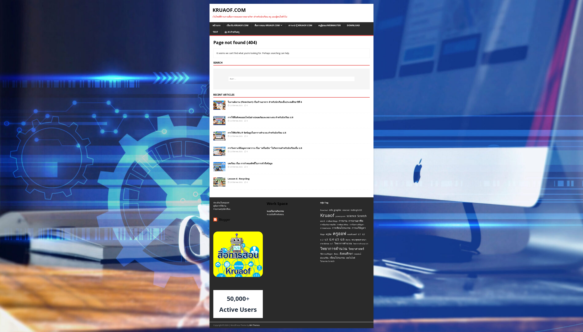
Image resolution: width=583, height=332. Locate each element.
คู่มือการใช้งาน (219, 205)
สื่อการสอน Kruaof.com (267, 25)
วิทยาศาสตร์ (356, 249)
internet (346, 210)
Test (215, 31)
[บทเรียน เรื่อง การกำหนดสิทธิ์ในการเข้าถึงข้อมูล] (219, 169)
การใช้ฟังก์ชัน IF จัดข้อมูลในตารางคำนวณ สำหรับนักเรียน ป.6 (257, 132)
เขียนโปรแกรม (337, 257)
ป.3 (326, 239)
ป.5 (337, 239)
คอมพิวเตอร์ (352, 234)
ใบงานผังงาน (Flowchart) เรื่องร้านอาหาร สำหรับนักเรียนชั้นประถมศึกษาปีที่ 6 (265, 101)
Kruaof (327, 215)
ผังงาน (348, 240)
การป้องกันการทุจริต (328, 224)
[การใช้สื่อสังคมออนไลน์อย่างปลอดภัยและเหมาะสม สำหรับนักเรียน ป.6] (219, 123)
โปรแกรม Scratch (327, 261)
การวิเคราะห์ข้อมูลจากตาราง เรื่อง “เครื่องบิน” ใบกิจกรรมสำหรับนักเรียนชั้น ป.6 (265, 148)
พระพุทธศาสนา (359, 239)
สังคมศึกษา (346, 253)
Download (353, 25)
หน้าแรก (216, 25)
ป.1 (359, 234)
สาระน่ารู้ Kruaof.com (300, 25)
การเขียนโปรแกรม (341, 227)
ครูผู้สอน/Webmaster (329, 25)
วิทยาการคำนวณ (343, 243)
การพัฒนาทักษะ (342, 224)
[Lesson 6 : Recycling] (219, 184)
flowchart (324, 210)
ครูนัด (329, 234)
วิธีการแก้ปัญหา (326, 254)
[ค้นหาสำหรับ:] (291, 78)
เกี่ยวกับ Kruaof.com (237, 25)
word (322, 221)
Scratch (362, 216)
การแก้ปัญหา (359, 228)
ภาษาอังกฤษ (324, 243)
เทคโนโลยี (350, 257)
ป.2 (363, 234)
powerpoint (340, 216)
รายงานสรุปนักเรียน (221, 209)
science (351, 216)
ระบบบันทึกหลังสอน (275, 214)
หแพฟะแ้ (357, 254)
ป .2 (321, 240)
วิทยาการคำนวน (333, 248)
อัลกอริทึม (324, 258)
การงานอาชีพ (355, 221)
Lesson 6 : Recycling (239, 178)
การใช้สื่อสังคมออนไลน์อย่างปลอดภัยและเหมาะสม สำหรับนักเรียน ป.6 (260, 117)
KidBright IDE (356, 210)
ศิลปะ (336, 254)
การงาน (343, 221)
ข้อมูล (322, 234)
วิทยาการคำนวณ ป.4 (360, 244)
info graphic (335, 209)
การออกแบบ (325, 228)
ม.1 (331, 243)
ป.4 (331, 239)
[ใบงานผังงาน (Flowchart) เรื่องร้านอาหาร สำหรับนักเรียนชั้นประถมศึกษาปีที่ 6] (219, 107)
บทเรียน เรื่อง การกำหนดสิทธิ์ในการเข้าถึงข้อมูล (250, 163)
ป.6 (342, 239)
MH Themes (254, 325)
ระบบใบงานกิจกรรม (275, 211)
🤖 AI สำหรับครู (231, 31)
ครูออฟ (339, 233)
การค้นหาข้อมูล (332, 221)
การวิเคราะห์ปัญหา (357, 224)
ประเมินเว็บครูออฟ (221, 202)
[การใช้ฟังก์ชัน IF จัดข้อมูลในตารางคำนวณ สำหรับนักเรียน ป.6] (219, 138)
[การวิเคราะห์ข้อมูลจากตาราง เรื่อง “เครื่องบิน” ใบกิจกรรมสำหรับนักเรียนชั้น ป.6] (219, 154)
